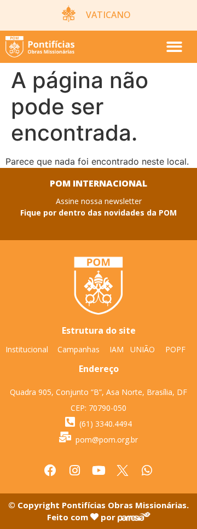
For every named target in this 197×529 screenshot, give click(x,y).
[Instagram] (74, 470)
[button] (175, 47)
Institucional (26, 349)
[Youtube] (98, 470)
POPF (175, 349)
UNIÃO (142, 349)
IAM (116, 349)
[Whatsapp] (147, 470)
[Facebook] (50, 470)
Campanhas (78, 349)
